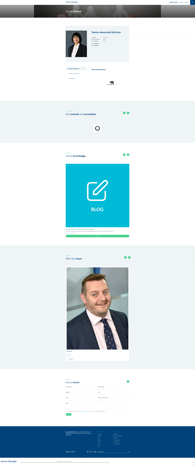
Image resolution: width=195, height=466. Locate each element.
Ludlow (99, 442)
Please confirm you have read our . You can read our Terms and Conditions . (86, 411)
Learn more (97, 236)
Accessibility (115, 433)
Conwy (99, 438)
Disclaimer (115, 438)
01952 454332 (96, 43)
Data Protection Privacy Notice (84, 411)
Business (186, 2)
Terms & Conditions (116, 444)
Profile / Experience (74, 73)
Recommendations (74, 68)
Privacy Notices (116, 442)
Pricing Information (116, 440)
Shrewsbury (100, 433)
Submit (68, 414)
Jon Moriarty (69, 351)
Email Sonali (96, 45)
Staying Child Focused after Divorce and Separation (80, 229)
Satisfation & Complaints (117, 436)
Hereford (99, 440)
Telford (104, 39)
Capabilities (72, 78)
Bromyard (99, 436)
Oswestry (99, 444)
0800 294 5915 (173, 2)
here (105, 411)
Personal (181, 2)
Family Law (105, 37)
